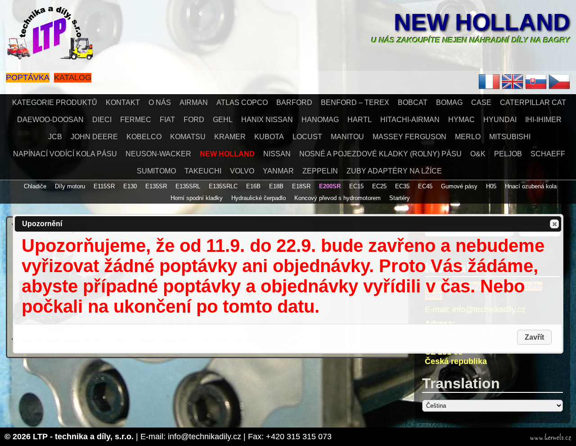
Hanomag (320, 119)
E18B (276, 186)
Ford (194, 119)
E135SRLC (223, 186)
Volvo (242, 171)
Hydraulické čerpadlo (258, 198)
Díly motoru (70, 186)
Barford (294, 102)
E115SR (104, 186)
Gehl (223, 119)
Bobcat (413, 102)
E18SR (301, 186)
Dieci (102, 119)
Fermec (135, 119)
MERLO (468, 137)
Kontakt (123, 102)
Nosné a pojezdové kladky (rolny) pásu (380, 154)
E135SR (156, 186)
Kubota (269, 137)
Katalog (72, 77)
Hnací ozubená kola (531, 186)
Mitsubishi (510, 137)
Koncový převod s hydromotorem (337, 198)
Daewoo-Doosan (50, 119)
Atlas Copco (242, 102)
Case (481, 102)
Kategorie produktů (54, 102)
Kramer (230, 137)
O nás (159, 102)
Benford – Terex (355, 102)
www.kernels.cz (551, 437)
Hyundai (500, 119)
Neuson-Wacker (158, 154)
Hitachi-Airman (410, 119)
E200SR (330, 186)
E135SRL (188, 186)
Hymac (461, 119)
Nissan (277, 154)
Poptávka (28, 77)
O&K (478, 154)
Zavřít (554, 223)
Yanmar (278, 171)
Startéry (399, 198)
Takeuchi (202, 171)
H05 (491, 186)
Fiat (167, 119)
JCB (55, 137)
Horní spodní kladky (197, 198)
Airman (194, 102)
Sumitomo (156, 171)
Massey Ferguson (409, 137)
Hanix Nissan (267, 119)
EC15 (356, 186)
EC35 (402, 186)
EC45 (425, 186)
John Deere (94, 137)
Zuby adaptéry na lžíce (394, 171)
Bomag (449, 102)
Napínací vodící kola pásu (65, 154)
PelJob (508, 154)
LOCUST (307, 137)
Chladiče (35, 186)
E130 (130, 186)
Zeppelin (320, 171)
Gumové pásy (459, 186)
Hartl (359, 119)
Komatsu (188, 137)
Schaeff (548, 154)
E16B (253, 186)
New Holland (482, 22)
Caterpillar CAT (533, 102)
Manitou (347, 137)
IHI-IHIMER (543, 119)
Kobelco (144, 137)
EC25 (379, 186)
